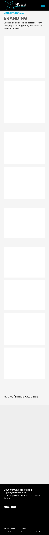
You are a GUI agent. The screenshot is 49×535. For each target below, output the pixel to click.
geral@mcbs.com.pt (16, 492)
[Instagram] (12, 512)
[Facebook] (6, 512)
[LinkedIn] (18, 512)
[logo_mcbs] (20, 5)
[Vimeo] (30, 512)
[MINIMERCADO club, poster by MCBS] (24, 57)
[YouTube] (24, 512)
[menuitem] (41, 5)
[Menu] (41, 5)
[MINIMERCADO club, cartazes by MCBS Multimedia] (24, 148)
